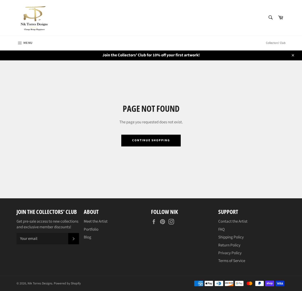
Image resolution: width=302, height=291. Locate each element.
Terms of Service (231, 261)
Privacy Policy (230, 253)
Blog (87, 237)
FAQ (221, 229)
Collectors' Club (275, 43)
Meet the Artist (96, 221)
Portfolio (91, 229)
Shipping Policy (231, 237)
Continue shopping (151, 140)
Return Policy (229, 245)
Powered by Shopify (67, 283)
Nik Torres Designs (40, 283)
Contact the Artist (232, 221)
